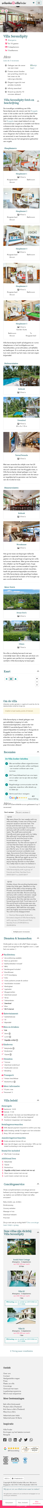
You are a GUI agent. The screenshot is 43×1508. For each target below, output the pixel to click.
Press (5, 1381)
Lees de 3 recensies (11, 60)
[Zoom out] (37, 681)
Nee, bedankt (23, 1503)
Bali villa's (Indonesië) (11, 1404)
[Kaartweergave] (11, 679)
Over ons (7, 1373)
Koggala (34, 111)
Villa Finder (7, 1429)
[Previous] (18, 29)
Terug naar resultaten (22, 1351)
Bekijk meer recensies (21, 932)
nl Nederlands (18, 1478)
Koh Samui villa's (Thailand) (14, 1409)
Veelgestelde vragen (11, 1378)
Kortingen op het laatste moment (16, 1432)
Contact (6, 1376)
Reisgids (6, 1434)
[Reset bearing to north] (37, 685)
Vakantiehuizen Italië (11, 1415)
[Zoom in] (37, 678)
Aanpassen (9, 1503)
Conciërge (7, 1386)
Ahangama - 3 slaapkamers (21, 1262)
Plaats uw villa (8, 1383)
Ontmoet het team (10, 1388)
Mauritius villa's (9, 1412)
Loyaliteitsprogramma (12, 1391)
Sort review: (9, 812)
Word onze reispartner (12, 1393)
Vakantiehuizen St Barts (12, 1418)
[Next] (24, 29)
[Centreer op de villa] (15, 679)
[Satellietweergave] (6, 679)
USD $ (7, 1478)
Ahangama (12, 40)
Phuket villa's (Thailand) (12, 1407)
